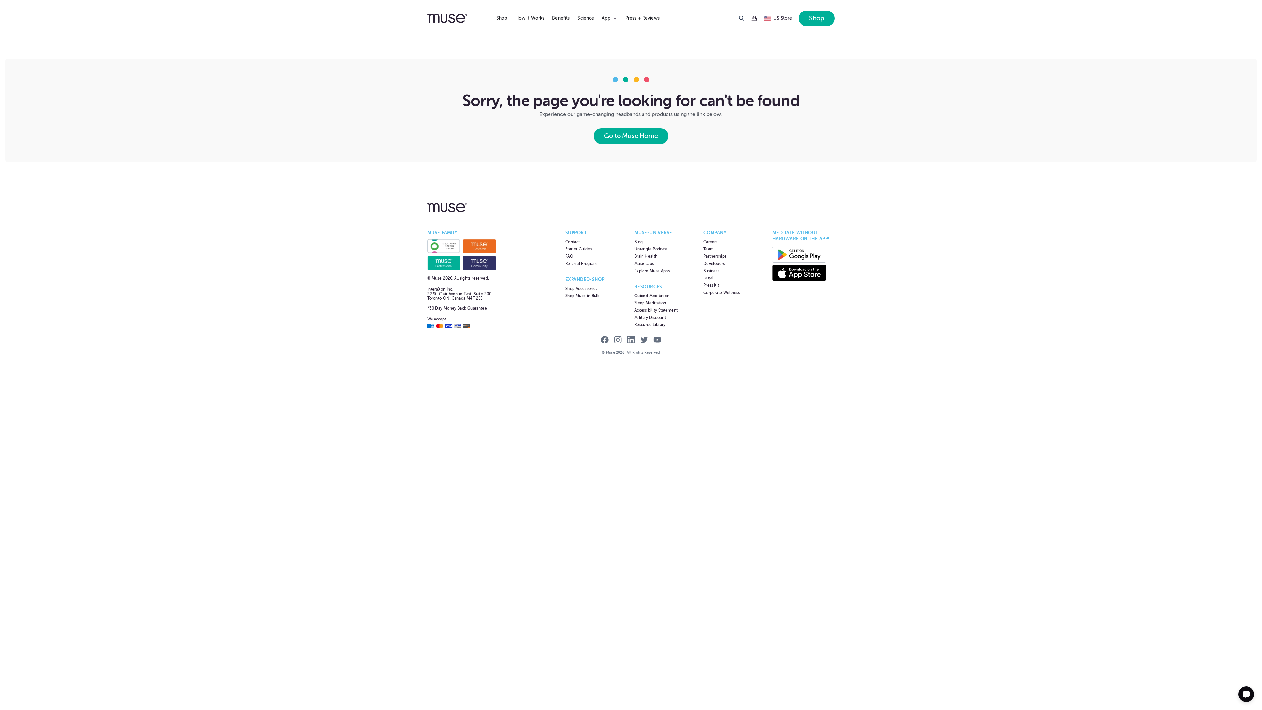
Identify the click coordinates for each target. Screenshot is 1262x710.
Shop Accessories (581, 288)
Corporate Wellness (721, 292)
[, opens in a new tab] (443, 246)
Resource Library (650, 324)
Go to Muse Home (631, 136)
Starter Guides (578, 249)
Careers (710, 242)
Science (585, 18)
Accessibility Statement (656, 310)
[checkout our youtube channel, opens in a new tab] (657, 340)
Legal (708, 278)
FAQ (569, 256)
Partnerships (714, 256)
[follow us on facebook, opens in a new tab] (605, 340)
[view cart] (754, 18)
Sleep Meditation (650, 303)
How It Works (530, 18)
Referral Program (581, 263)
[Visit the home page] (458, 18)
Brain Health (645, 256)
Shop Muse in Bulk (582, 296)
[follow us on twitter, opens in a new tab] (644, 340)
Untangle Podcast (650, 249)
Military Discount (650, 317)
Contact (572, 242)
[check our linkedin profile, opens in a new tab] (631, 340)
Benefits (561, 18)
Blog (638, 242)
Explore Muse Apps (652, 271)
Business (711, 271)
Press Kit (711, 285)
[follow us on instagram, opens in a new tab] (618, 340)
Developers (714, 263)
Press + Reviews (642, 18)
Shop (501, 18)
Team (708, 249)
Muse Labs (644, 263)
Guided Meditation (651, 296)
